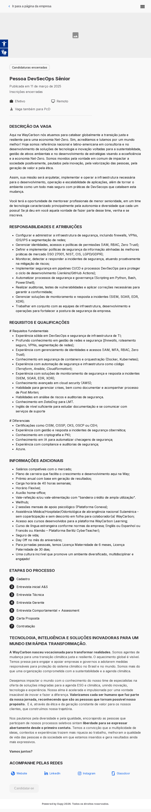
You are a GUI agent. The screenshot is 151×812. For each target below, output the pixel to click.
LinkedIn (55, 773)
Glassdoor (123, 773)
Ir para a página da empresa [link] (31, 6)
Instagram (89, 773)
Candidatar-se (24, 788)
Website (22, 773)
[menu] (142, 6)
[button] (142, 6)
